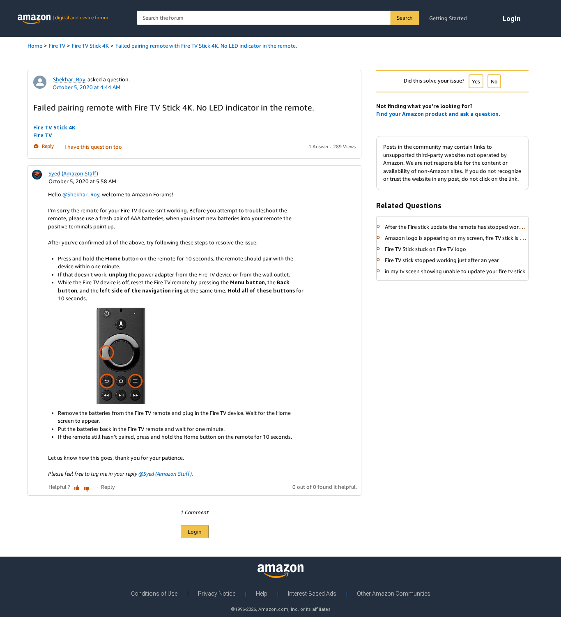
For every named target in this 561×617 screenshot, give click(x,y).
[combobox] (278, 18)
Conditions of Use (154, 593)
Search (405, 17)
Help (261, 593)
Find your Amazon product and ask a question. (438, 114)
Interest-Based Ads (312, 593)
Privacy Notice (216, 593)
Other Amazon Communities (393, 593)
